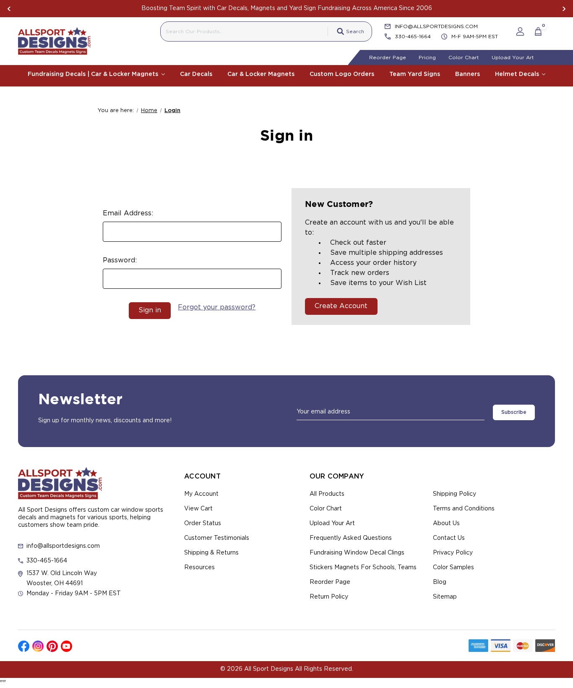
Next (564, 9)
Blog (439, 582)
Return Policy (329, 597)
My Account (201, 494)
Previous (9, 9)
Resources (199, 567)
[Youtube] (66, 646)
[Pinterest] (52, 646)
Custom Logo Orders (342, 74)
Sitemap (445, 597)
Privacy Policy (453, 553)
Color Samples (453, 567)
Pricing (427, 57)
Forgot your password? (216, 307)
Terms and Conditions (464, 509)
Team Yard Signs (414, 74)
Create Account (341, 306)
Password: (120, 260)
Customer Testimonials (216, 538)
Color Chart (463, 57)
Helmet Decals (518, 74)
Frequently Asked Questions (351, 538)
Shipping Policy (454, 494)
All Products (327, 494)
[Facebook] (23, 646)
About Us (446, 523)
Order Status (202, 523)
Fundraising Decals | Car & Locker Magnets (94, 74)
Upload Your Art (513, 57)
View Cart (198, 509)
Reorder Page (387, 57)
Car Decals (196, 74)
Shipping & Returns (211, 553)
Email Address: (128, 213)
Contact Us (449, 538)
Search (355, 31)
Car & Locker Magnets (260, 74)
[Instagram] (38, 646)
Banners (467, 74)
